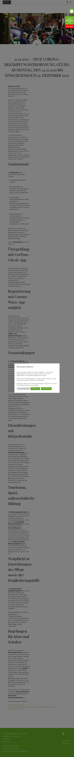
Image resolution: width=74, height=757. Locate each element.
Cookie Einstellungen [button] (23, 388)
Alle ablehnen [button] (35, 388)
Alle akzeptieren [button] (46, 388)
